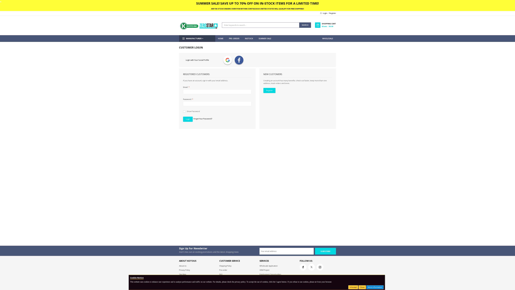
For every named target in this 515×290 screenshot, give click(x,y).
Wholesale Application (269, 266)
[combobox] (260, 25)
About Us (182, 266)
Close (362, 287)
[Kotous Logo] (199, 28)
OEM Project (264, 270)
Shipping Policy (225, 266)
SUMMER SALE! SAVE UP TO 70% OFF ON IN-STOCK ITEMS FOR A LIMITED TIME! (257, 3)
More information (375, 287)
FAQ (220, 274)
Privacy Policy (184, 270)
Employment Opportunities (270, 274)
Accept (354, 287)
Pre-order (223, 270)
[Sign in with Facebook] (239, 60)
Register (332, 13)
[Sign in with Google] (227, 60)
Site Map (182, 274)
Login (325, 13)
